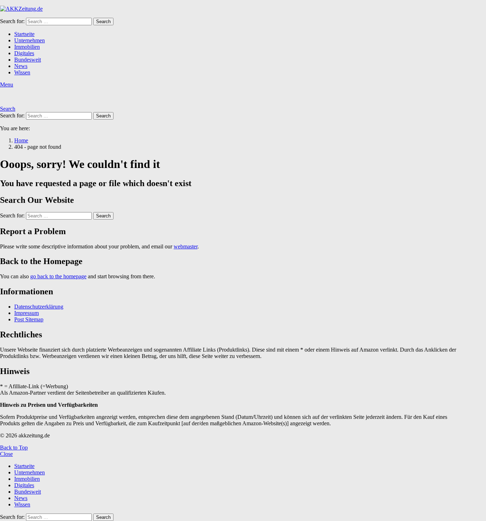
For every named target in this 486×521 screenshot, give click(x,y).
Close (6, 454)
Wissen (22, 72)
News (20, 66)
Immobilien (27, 47)
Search (103, 21)
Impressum (26, 313)
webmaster (185, 246)
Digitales (24, 53)
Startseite (24, 34)
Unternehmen (29, 40)
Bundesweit (27, 60)
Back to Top (14, 447)
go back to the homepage (58, 276)
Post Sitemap (28, 319)
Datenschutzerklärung (38, 307)
